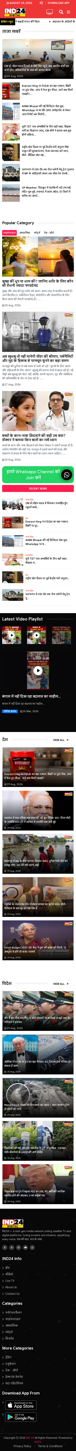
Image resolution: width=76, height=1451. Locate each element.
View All (59, 740)
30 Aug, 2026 (15, 76)
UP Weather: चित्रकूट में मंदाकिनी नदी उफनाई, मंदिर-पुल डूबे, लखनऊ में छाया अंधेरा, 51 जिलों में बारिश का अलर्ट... (46, 191)
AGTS (37, 1441)
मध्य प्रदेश (29, 500)
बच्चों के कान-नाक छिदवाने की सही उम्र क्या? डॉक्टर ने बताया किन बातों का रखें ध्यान (33, 438)
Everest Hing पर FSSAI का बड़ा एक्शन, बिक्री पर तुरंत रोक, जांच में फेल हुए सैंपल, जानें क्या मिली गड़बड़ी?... (47, 90)
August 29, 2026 (21, 3)
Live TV (9, 1281)
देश (26, 518)
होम (7, 1268)
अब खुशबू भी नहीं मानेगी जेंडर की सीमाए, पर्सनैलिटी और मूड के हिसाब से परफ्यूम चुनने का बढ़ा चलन (37, 358)
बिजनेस (9, 1338)
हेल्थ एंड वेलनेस (14, 1377)
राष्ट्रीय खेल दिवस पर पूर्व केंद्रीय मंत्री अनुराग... (47, 578)
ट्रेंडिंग (8, 1357)
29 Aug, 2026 (15, 784)
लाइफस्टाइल (9, 232)
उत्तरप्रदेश (29, 555)
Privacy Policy (22, 1446)
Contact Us (12, 1294)
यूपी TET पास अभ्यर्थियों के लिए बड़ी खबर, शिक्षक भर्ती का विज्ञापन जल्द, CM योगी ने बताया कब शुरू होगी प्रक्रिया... (46, 130)
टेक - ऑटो (49, 232)
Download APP (58, 3)
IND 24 (30, 1437)
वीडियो (9, 1274)
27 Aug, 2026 (13, 384)
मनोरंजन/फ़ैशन (13, 1312)
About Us (11, 1287)
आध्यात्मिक (24, 232)
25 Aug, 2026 (13, 459)
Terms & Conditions (50, 1446)
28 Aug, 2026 (13, 305)
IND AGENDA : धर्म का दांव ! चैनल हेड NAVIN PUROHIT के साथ (36, 698)
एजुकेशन (10, 1364)
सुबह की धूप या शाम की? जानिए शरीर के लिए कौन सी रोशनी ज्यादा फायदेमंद (37, 283)
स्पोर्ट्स (37, 232)
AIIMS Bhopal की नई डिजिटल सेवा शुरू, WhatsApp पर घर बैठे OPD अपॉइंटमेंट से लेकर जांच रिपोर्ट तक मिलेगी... (46, 110)
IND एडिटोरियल (14, 1383)
